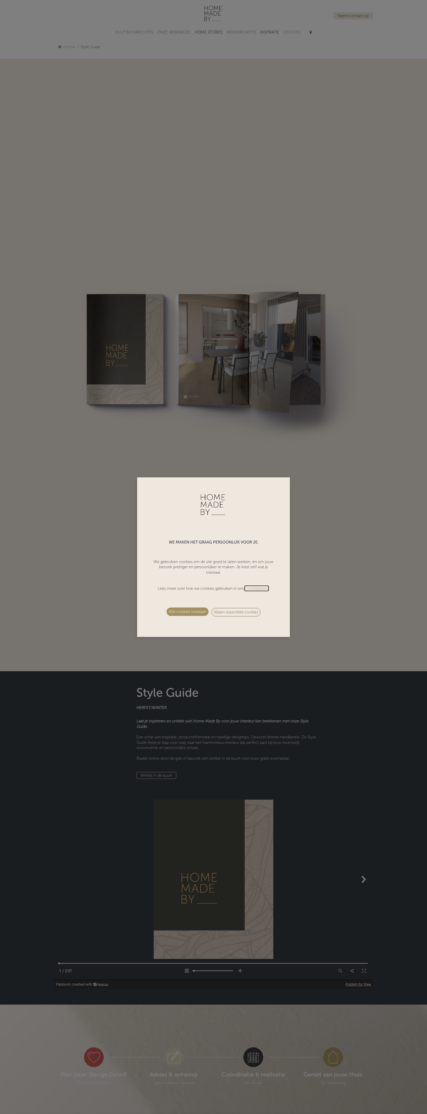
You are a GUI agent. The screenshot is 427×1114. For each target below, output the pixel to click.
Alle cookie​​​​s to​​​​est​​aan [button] (187, 611)
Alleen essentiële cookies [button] (236, 612)
